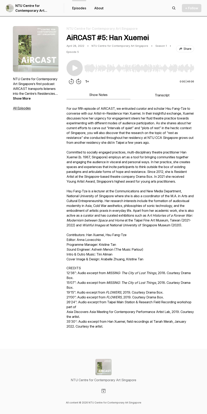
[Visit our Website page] (103, 391)
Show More (22, 98)
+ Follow (191, 8)
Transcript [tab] (162, 95)
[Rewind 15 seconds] (71, 81)
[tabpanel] (130, 219)
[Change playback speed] (87, 81)
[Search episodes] (173, 8)
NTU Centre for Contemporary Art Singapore (29, 8)
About (99, 8)
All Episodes (22, 108)
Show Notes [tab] (98, 95)
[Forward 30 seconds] (78, 81)
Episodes (79, 8)
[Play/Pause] (75, 68)
